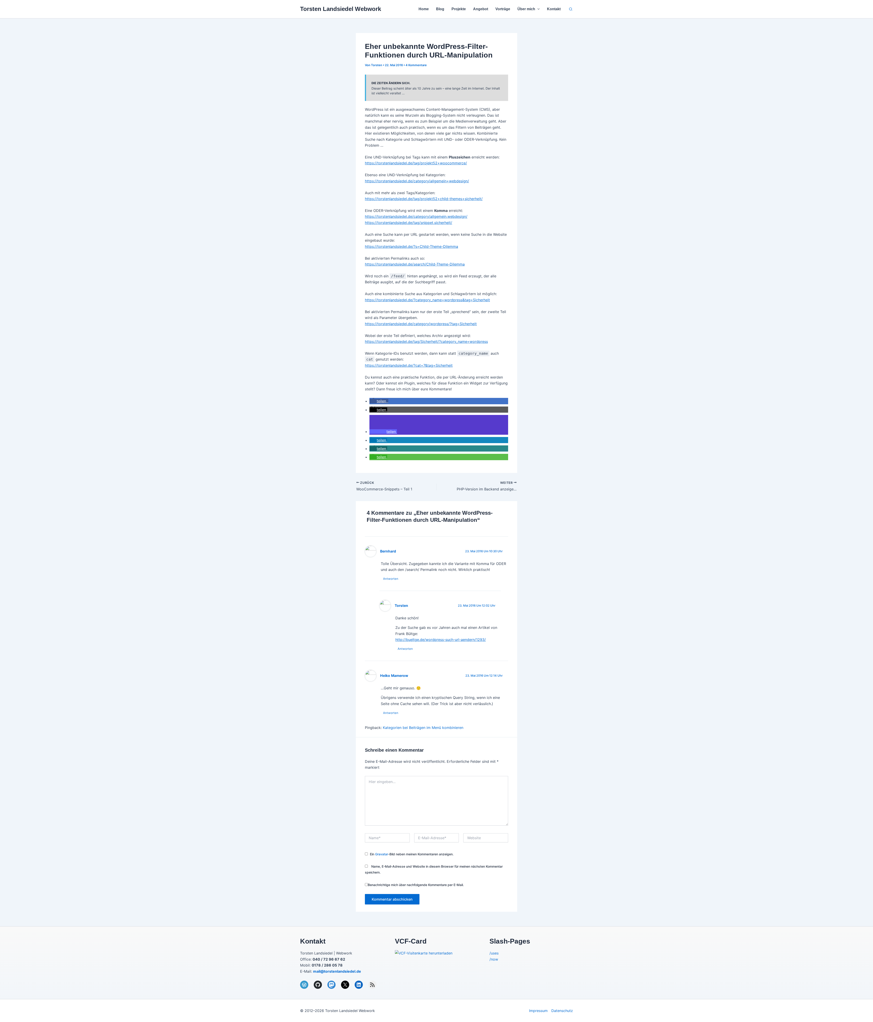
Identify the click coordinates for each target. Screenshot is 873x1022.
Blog (440, 9)
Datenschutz (562, 1010)
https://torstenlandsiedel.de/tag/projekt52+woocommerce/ (416, 163)
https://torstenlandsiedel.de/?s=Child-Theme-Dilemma (411, 246)
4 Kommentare (416, 65)
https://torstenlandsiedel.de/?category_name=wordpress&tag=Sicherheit (427, 300)
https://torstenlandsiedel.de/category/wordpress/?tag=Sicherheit (421, 323)
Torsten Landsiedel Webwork (340, 8)
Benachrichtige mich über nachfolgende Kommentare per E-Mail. (416, 885)
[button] (537, 9)
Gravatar (381, 854)
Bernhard (388, 551)
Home (424, 9)
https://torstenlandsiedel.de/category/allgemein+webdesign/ (417, 181)
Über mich (526, 9)
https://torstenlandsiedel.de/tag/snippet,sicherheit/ (408, 222)
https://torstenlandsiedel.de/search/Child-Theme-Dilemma (415, 264)
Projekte (459, 9)
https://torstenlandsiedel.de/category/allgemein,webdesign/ (416, 216)
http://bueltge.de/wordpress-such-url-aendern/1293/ (440, 639)
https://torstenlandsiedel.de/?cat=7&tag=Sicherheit (409, 365)
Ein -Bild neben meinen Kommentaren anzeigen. (412, 854)
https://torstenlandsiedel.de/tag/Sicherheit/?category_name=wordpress (426, 341)
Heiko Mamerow (394, 675)
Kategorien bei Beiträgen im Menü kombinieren (423, 727)
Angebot (480, 9)
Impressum (538, 1010)
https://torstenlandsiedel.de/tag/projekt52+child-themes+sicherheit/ (424, 198)
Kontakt (554, 9)
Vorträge (502, 9)
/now (493, 959)
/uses (494, 953)
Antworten (390, 578)
